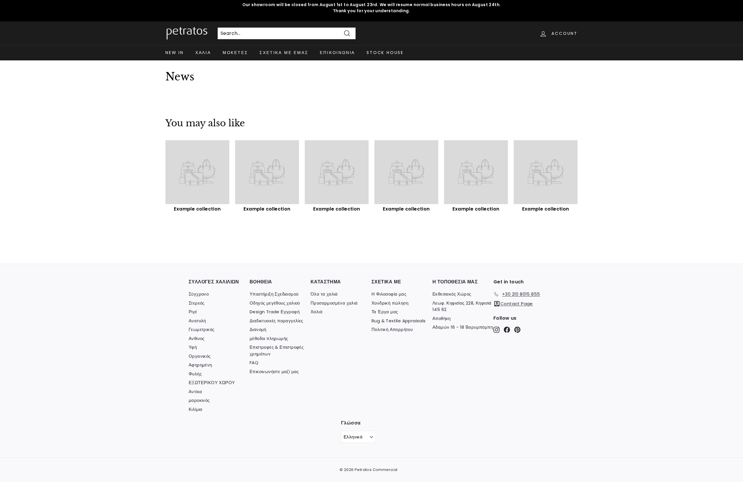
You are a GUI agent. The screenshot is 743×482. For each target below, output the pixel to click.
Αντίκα (195, 392)
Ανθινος (197, 338)
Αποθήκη (441, 318)
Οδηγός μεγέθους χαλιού (275, 303)
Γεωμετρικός (201, 329)
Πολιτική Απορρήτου (392, 329)
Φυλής (195, 374)
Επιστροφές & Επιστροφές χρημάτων (277, 350)
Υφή (193, 347)
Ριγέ (193, 312)
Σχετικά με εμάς (283, 52)
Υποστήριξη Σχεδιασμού (274, 294)
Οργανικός (200, 356)
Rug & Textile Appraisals (399, 321)
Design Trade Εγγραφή (275, 312)
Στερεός (197, 303)
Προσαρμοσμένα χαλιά (334, 303)
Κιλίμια (196, 409)
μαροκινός (199, 400)
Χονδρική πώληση (390, 303)
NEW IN (174, 52)
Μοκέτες (235, 52)
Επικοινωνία (337, 52)
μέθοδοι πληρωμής (269, 338)
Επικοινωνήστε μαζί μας (274, 371)
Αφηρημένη (200, 365)
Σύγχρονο (199, 294)
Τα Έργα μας (385, 312)
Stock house (385, 52)
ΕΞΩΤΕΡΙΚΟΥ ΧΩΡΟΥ (212, 383)
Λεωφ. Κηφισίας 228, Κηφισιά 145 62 (462, 306)
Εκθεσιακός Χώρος (451, 294)
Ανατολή (197, 321)
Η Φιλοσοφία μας (389, 294)
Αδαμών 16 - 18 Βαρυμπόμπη (462, 327)
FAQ (254, 362)
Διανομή (258, 329)
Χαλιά (203, 52)
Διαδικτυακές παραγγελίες (276, 321)
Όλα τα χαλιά (324, 294)
